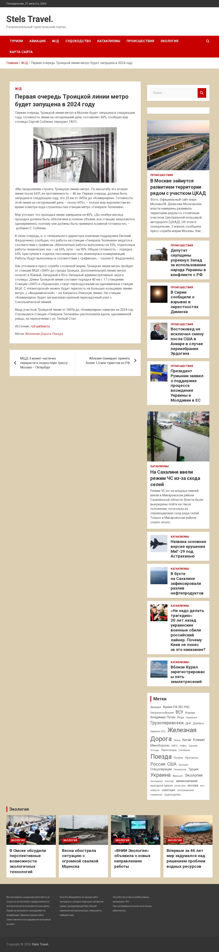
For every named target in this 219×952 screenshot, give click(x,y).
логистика (180, 785)
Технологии (180, 769)
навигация (168, 790)
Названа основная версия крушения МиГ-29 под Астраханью (188, 549)
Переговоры (169, 750)
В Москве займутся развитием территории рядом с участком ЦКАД (178, 187)
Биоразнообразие (162, 712)
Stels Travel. (29, 19)
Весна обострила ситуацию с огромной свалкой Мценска (80, 858)
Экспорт (169, 781)
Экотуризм (156, 781)
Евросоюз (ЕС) (158, 731)
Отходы (154, 750)
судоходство (172, 794)
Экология (169, 41)
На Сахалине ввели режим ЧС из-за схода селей (175, 478)
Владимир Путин (162, 717)
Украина (160, 775)
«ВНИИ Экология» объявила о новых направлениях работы (132, 858)
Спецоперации (161, 769)
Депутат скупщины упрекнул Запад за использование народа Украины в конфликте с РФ (188, 262)
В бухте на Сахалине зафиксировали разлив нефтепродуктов (187, 583)
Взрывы (190, 712)
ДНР (188, 723)
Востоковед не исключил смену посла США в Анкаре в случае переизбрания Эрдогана (187, 341)
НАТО (174, 745)
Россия (157, 764)
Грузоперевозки (166, 722)
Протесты (191, 757)
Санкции (183, 764)
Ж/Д (55, 41)
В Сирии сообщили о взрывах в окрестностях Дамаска (184, 302)
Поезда (57, 334)
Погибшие (184, 750)
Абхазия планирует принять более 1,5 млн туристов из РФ (108, 360)
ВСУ (179, 712)
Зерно (177, 740)
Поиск (202, 93)
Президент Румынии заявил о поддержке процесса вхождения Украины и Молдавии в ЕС (187, 385)
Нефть (183, 745)
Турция (193, 769)
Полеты (178, 757)
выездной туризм (161, 785)
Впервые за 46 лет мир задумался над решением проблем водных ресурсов (186, 858)
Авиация (37, 41)
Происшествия (140, 41)
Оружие (193, 745)
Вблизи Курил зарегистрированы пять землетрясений (188, 674)
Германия (191, 717)
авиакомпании (186, 781)
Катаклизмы (108, 41)
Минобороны (159, 745)
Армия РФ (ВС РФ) (176, 707)
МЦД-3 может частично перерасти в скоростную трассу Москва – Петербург (44, 362)
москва (193, 785)
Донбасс (198, 723)
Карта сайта (21, 52)
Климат (199, 740)
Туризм (16, 41)
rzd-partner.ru (40, 326)
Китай (186, 740)
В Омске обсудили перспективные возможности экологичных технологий (28, 861)
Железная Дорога (38, 334)
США (171, 764)
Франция (178, 775)
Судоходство (78, 41)
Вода (180, 717)
